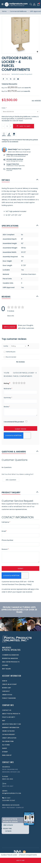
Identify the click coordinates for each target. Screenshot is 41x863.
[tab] (20, 180)
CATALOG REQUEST (8, 734)
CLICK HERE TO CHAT (8, 800)
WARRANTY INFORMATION (10, 727)
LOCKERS (5, 665)
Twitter (7, 79)
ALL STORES (6, 745)
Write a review (9, 327)
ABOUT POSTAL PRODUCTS (11, 714)
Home (4, 11)
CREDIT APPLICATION (9, 738)
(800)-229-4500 (13, 152)
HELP (3, 720)
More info (10, 316)
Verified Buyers (10, 352)
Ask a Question (11, 480)
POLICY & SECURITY (8, 717)
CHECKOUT (6, 691)
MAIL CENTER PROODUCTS (11, 662)
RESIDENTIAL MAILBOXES (10, 658)
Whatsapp (14, 79)
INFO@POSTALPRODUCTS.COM (11, 793)
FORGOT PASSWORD (9, 698)
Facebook (3, 79)
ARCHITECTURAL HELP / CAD (11, 724)
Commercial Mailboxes (18, 11)
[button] (37, 52)
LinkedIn (10, 79)
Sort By (6, 346)
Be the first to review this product (22, 74)
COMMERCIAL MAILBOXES (10, 655)
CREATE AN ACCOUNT (9, 684)
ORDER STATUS (7, 695)
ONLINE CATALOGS (8, 731)
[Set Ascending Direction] (28, 345)
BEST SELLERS (6, 669)
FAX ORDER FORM (8, 741)
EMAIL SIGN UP (7, 755)
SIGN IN (4, 681)
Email (18, 79)
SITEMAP (5, 752)
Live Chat (23, 152)
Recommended (11, 357)
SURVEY (4, 748)
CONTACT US (6, 710)
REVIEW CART (6, 688)
